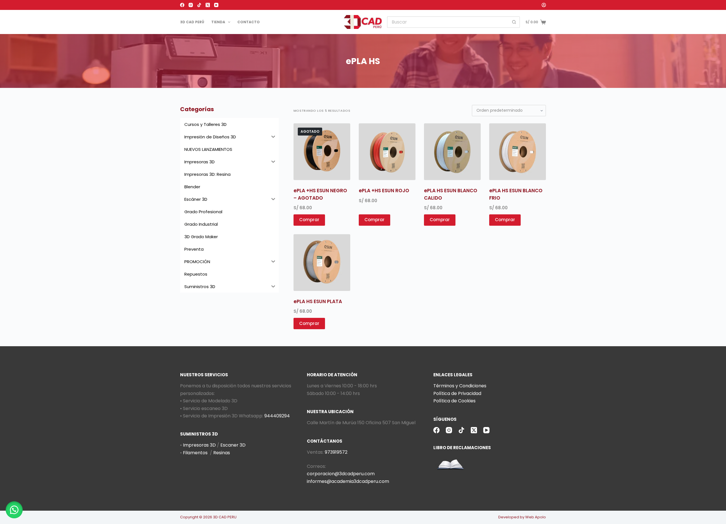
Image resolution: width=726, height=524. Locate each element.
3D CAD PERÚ (192, 22)
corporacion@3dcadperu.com (341, 473)
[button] (14, 509)
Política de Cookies (454, 401)
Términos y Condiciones (459, 386)
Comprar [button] (374, 220)
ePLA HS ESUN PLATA (318, 301)
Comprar (309, 220)
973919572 (336, 452)
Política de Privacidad (457, 393)
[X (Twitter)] (208, 5)
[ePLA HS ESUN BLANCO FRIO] (517, 151)
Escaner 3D (233, 445)
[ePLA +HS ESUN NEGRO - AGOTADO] (322, 151)
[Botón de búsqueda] (514, 22)
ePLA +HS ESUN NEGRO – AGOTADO (320, 194)
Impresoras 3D (199, 445)
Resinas (221, 452)
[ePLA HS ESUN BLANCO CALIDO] (452, 151)
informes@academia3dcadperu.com (348, 481)
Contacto (248, 22)
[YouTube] (216, 5)
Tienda (218, 22)
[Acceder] (544, 5)
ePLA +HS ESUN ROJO (384, 190)
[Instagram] (191, 5)
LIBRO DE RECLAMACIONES (462, 448)
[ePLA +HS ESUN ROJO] (387, 151)
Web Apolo (535, 517)
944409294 (277, 416)
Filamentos (195, 452)
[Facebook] (182, 5)
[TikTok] (199, 5)
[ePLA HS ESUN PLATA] (322, 262)
